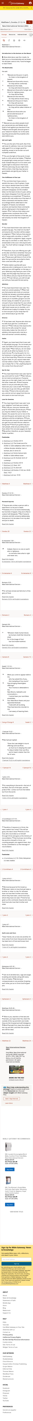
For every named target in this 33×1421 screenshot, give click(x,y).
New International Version (15, 1047)
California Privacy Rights (12, 1337)
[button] (30, 3)
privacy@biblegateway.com (9, 1283)
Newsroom (6, 1310)
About (5, 1295)
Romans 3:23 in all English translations (15, 599)
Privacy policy (8, 1335)
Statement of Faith (9, 1300)
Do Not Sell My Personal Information (16, 1340)
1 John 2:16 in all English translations (14, 798)
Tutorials (6, 1325)
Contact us (6, 1332)
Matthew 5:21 (8, 441)
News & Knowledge (9, 1298)
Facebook (6, 1388)
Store (5, 1305)
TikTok (5, 1396)
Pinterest (6, 1393)
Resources (12, 34)
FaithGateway (7, 1356)
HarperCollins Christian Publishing (15, 1364)
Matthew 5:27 (8, 463)
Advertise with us (9, 1330)
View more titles (16, 1212)
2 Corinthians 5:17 (10, 858)
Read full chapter (8, 524)
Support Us (7, 1313)
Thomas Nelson (8, 1371)
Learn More (9, 1103)
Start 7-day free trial (11, 1099)
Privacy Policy (8, 1282)
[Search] (29, 22)
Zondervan (6, 1376)
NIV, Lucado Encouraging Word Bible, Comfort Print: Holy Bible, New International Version (16, 1156)
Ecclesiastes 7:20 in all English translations (16, 562)
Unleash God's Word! (16, 1080)
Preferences (7, 1412)
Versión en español (9, 1410)
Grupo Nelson (7, 1366)
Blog (4, 1308)
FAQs (4, 1322)
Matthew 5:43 (8, 475)
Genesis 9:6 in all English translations (15, 648)
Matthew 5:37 (8, 468)
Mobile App (7, 1303)
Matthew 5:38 (8, 470)
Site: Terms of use (9, 1345)
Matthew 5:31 (8, 465)
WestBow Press (8, 1374)
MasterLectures (8, 1379)
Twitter (5, 1398)
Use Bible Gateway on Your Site (13, 1327)
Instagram (6, 1391)
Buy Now (10, 1169)
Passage (4, 34)
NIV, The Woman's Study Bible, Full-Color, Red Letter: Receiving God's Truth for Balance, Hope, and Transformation (16, 1190)
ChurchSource (8, 1361)
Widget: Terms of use (10, 1347)
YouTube (6, 1401)
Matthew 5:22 (8, 443)
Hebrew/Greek (22, 34)
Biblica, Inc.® (10, 1058)
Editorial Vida (7, 1369)
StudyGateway (8, 1359)
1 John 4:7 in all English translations (14, 947)
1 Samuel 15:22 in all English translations (16, 760)
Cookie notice (7, 1342)
